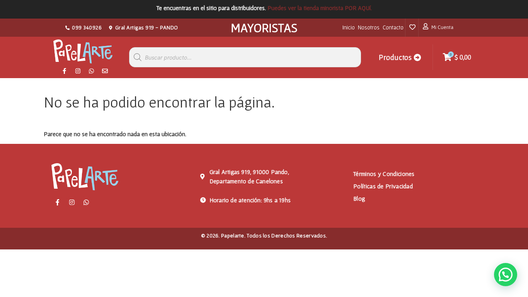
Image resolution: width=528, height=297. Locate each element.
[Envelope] (105, 71)
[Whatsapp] (91, 71)
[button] (505, 274)
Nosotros (369, 27)
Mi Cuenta (442, 27)
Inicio (348, 27)
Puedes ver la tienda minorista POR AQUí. (319, 7)
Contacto (393, 27)
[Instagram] (78, 71)
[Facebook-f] (64, 71)
